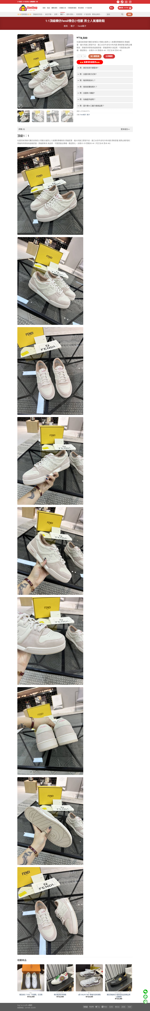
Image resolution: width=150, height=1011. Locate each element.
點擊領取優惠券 (89, 62)
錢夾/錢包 (69, 14)
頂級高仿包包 (37, 14)
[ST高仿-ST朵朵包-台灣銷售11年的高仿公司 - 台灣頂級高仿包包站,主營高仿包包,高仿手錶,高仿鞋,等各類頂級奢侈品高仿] (28, 8)
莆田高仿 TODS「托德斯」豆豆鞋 (30, 995)
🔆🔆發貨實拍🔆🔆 (24, 14)
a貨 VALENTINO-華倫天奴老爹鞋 (89, 995)
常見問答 (81, 8)
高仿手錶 (48, 14)
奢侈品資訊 (96, 14)
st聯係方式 (62, 8)
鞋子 (61, 14)
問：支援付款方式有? (88, 74)
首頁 (44, 8)
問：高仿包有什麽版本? (89, 68)
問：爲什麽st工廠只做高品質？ (92, 106)
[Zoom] (20, 106)
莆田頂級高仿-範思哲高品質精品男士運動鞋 (118, 996)
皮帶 (55, 14)
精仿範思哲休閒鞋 (60, 995)
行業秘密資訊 (72, 8)
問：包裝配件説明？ (88, 99)
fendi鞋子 (82, 26)
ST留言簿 (88, 8)
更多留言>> (125, 129)
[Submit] (122, 14)
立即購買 (109, 56)
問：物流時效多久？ (88, 80)
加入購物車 (94, 56)
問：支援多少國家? (87, 93)
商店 (48, 8)
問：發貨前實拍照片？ (88, 87)
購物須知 (54, 8)
